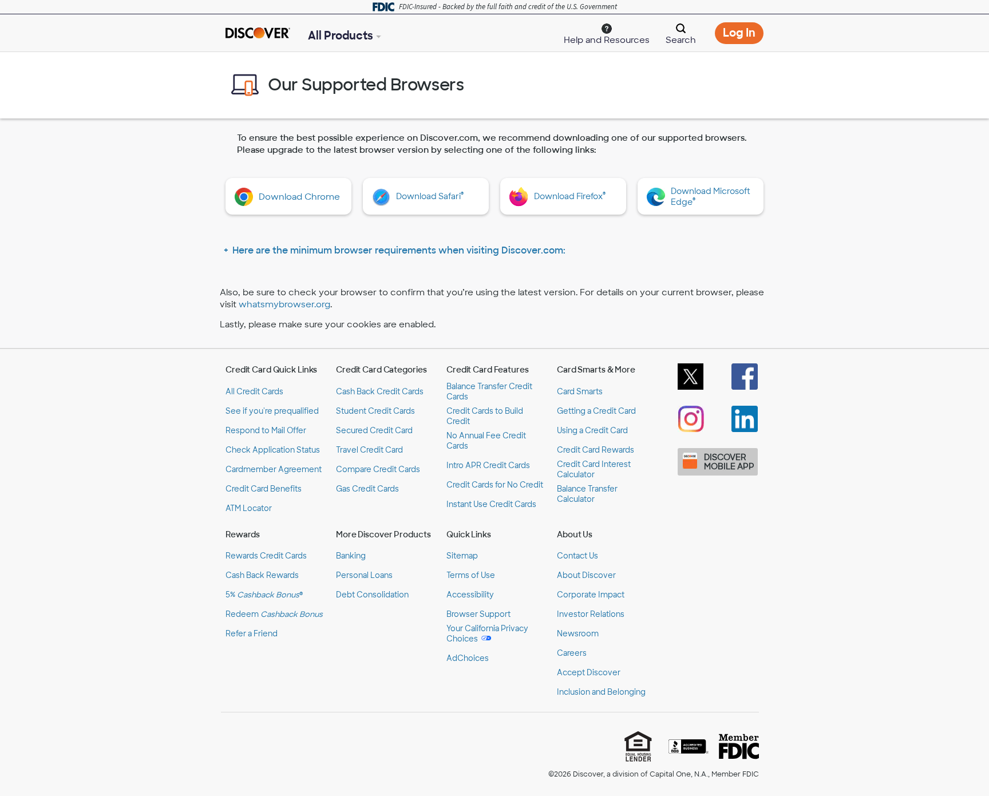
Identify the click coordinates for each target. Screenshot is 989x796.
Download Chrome (299, 197)
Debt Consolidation (372, 595)
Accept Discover (588, 673)
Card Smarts (580, 392)
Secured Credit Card (374, 430)
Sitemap (462, 556)
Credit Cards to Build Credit (484, 416)
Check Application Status (273, 450)
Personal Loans (364, 575)
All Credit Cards (254, 392)
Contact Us (577, 556)
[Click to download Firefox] (521, 196)
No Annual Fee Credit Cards (486, 441)
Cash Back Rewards (262, 575)
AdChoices (467, 658)
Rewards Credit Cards (266, 556)
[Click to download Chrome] (247, 197)
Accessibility (470, 595)
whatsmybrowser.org (284, 304)
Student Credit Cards (375, 411)
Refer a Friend (252, 634)
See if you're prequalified (272, 411)
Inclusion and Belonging (601, 692)
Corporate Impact (590, 595)
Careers (572, 653)
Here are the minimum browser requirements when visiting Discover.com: (398, 250)
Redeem (274, 614)
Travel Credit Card (369, 450)
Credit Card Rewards (595, 450)
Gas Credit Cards (367, 489)
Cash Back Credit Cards (380, 392)
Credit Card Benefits (264, 489)
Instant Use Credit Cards (491, 504)
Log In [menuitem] (743, 34)
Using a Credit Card (592, 430)
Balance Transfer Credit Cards (489, 392)
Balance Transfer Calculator (587, 494)
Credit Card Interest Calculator (594, 470)
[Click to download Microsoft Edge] (659, 196)
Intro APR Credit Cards (488, 465)
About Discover (586, 575)
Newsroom (578, 634)
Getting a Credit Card (596, 411)
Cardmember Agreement (274, 469)
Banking (351, 556)
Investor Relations (590, 614)
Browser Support (478, 614)
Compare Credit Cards (378, 469)
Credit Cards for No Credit (494, 485)
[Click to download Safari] (384, 197)
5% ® (264, 595)
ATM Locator (249, 508)
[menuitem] (607, 32)
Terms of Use (470, 575)
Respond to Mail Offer (266, 430)
